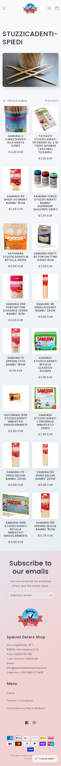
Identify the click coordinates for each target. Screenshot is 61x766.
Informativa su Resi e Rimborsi (26, 708)
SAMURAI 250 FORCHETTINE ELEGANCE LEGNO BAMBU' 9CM (15, 309)
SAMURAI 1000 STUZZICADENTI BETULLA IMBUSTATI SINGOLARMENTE (15, 529)
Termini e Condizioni (20, 700)
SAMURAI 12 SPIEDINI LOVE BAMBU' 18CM (15, 361)
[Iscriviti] (50, 595)
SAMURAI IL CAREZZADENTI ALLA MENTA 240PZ (15, 140)
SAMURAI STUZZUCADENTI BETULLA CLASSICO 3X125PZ (45, 364)
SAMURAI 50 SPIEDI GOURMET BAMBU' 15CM (16, 200)
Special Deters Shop (24, 756)
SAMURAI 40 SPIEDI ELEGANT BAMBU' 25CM (45, 307)
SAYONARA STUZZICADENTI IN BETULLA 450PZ (15, 257)
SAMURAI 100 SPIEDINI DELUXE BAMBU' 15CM (45, 526)
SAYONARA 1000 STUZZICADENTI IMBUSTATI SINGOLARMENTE (15, 420)
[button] (4, 8)
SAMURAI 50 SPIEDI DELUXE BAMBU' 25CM (45, 475)
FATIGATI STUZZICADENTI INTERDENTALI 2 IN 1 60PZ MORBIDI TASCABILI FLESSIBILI (45, 144)
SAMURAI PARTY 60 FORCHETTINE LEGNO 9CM (45, 257)
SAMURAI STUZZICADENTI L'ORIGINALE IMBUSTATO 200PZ (45, 421)
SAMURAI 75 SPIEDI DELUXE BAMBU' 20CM (16, 475)
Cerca (11, 693)
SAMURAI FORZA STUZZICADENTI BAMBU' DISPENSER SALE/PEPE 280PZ (45, 203)
